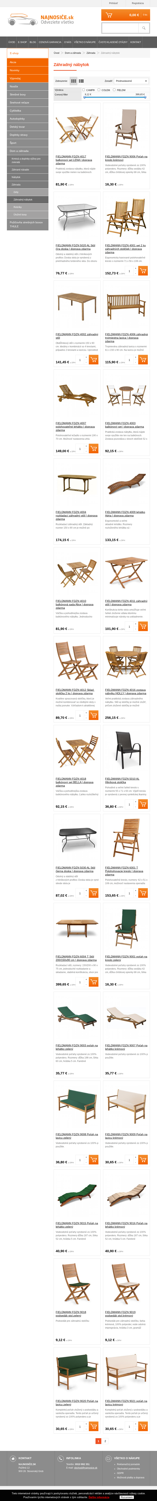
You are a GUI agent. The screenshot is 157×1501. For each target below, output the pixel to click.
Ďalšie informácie (99, 1497)
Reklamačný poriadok (128, 1464)
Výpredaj (15, 78)
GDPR (120, 1473)
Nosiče (14, 86)
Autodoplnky (17, 118)
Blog (33, 42)
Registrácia (138, 3)
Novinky (14, 70)
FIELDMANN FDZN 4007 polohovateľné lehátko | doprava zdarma (75, 427)
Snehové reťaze (19, 102)
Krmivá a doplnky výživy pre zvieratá (26, 160)
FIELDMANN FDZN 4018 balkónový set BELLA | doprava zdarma (74, 782)
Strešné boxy (18, 94)
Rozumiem (127, 1497)
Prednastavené (124, 81)
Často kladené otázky (113, 42)
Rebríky (18, 207)
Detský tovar (17, 126)
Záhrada (16, 184)
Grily (16, 192)
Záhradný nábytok (23, 199)
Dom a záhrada (19, 150)
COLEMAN (109, 90)
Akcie (13, 62)
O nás (67, 42)
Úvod (11, 42)
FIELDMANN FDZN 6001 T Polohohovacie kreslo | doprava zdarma (124, 871)
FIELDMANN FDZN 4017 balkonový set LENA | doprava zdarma (74, 160)
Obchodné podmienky (128, 1468)
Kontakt (135, 42)
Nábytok (16, 177)
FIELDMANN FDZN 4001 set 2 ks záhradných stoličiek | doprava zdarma (125, 249)
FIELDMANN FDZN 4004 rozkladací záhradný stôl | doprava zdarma (76, 515)
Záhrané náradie (20, 169)
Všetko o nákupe (85, 42)
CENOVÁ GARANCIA (50, 42)
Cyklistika (15, 110)
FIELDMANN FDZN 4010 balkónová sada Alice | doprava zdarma (74, 604)
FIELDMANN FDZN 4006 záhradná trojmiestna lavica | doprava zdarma (126, 338)
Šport (13, 142)
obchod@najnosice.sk (85, 1467)
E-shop (22, 42)
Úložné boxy (20, 214)
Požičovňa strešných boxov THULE (26, 224)
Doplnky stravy (19, 134)
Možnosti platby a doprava (130, 1477)
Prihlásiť (113, 3)
